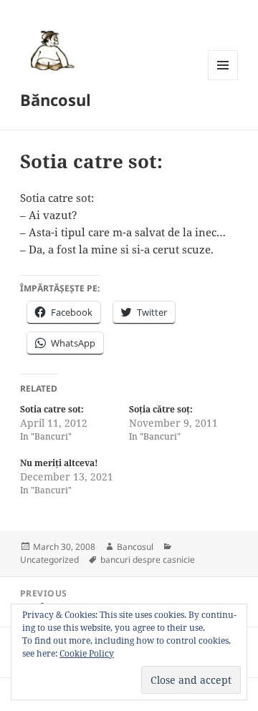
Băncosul (55, 99)
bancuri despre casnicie (147, 559)
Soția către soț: (161, 409)
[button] (50, 50)
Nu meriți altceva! (59, 463)
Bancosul (135, 547)
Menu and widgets (223, 79)
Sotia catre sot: (52, 409)
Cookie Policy (86, 653)
